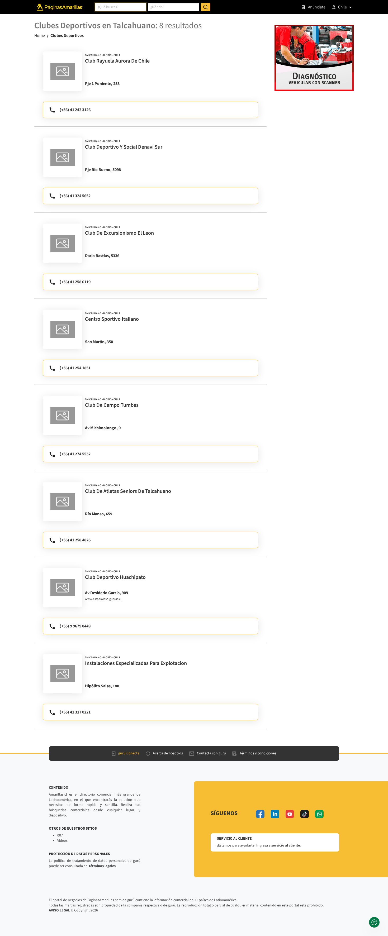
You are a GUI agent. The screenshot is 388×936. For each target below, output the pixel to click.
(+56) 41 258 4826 (75, 540)
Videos (62, 840)
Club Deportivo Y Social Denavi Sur (123, 147)
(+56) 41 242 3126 (75, 110)
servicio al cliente (285, 845)
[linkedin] (275, 814)
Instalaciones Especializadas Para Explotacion (136, 663)
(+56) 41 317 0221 (75, 712)
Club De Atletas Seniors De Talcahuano (128, 491)
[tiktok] (304, 814)
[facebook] (260, 814)
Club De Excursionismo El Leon (119, 233)
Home (39, 36)
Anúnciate (316, 7)
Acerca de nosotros (168, 753)
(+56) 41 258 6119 (75, 282)
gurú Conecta (128, 753)
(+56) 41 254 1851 (75, 368)
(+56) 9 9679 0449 (75, 626)
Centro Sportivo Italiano (112, 319)
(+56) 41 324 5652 (75, 196)
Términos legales (102, 866)
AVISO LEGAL (59, 910)
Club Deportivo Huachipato (115, 577)
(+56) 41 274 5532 (75, 454)
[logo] (62, 71)
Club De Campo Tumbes (112, 405)
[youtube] (290, 814)
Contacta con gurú (211, 753)
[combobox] (120, 7)
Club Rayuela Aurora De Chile (117, 61)
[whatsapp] (319, 814)
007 (60, 835)
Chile (342, 7)
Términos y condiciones (257, 753)
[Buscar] (205, 7)
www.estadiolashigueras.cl (103, 599)
